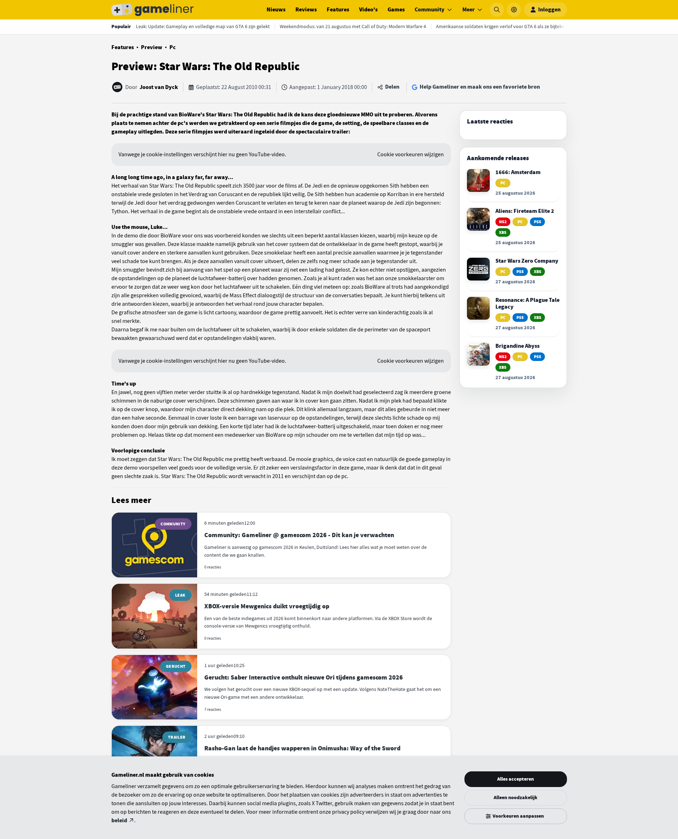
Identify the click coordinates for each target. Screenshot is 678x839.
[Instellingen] (514, 9)
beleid (119, 820)
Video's (368, 10)
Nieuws (276, 10)
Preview (151, 47)
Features (338, 10)
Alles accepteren (515, 779)
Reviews (306, 10)
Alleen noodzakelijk (515, 797)
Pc (172, 47)
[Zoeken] (497, 9)
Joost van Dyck (159, 87)
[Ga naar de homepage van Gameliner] (152, 9)
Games (396, 10)
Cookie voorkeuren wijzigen (410, 154)
